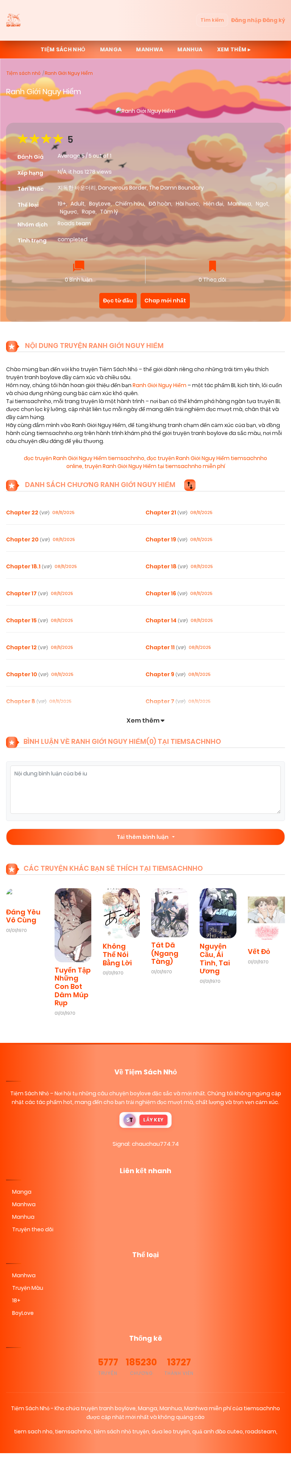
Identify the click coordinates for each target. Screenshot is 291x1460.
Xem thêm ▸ (234, 49)
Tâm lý (109, 211)
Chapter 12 (27, 647)
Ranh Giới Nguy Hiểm (69, 73)
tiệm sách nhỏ (63, 49)
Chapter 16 (166, 593)
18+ (16, 1300)
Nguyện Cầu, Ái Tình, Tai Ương (215, 958)
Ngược (68, 211)
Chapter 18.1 (29, 566)
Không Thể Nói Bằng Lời (117, 954)
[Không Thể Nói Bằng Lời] (121, 913)
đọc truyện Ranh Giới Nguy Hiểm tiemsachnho (84, 458)
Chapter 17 (27, 593)
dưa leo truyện (171, 1431)
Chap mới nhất (165, 300)
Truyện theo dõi (32, 1229)
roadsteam (260, 1431)
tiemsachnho (73, 1431)
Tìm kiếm (212, 20)
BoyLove (100, 203)
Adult (77, 203)
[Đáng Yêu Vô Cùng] (24, 895)
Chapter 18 (167, 566)
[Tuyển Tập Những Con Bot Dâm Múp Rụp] (73, 925)
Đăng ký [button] (274, 20)
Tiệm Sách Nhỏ (29, 1093)
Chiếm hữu (129, 203)
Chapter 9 (165, 674)
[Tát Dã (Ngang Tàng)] (169, 912)
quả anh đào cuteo (217, 1431)
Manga (111, 49)
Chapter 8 (26, 701)
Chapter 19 (166, 539)
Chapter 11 (166, 647)
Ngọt (262, 203)
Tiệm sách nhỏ (23, 73)
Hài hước (187, 203)
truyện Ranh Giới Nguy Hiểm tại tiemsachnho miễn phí (154, 466)
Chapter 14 (167, 620)
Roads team (74, 223)
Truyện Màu (27, 1288)
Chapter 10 (27, 674)
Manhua (189, 49)
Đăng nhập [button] (246, 20)
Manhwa (149, 49)
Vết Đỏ (259, 951)
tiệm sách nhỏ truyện (121, 1431)
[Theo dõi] (212, 267)
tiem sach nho (33, 1431)
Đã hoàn (160, 203)
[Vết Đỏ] (266, 915)
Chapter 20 (28, 539)
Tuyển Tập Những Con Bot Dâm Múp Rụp (73, 986)
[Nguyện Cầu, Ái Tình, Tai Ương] (218, 913)
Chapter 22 (27, 512)
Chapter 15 (27, 620)
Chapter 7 (165, 701)
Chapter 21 (166, 512)
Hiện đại (213, 203)
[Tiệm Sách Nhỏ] (14, 20)
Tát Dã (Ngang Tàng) (164, 953)
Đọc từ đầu (118, 300)
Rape (88, 211)
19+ (62, 203)
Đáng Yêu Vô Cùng (23, 916)
